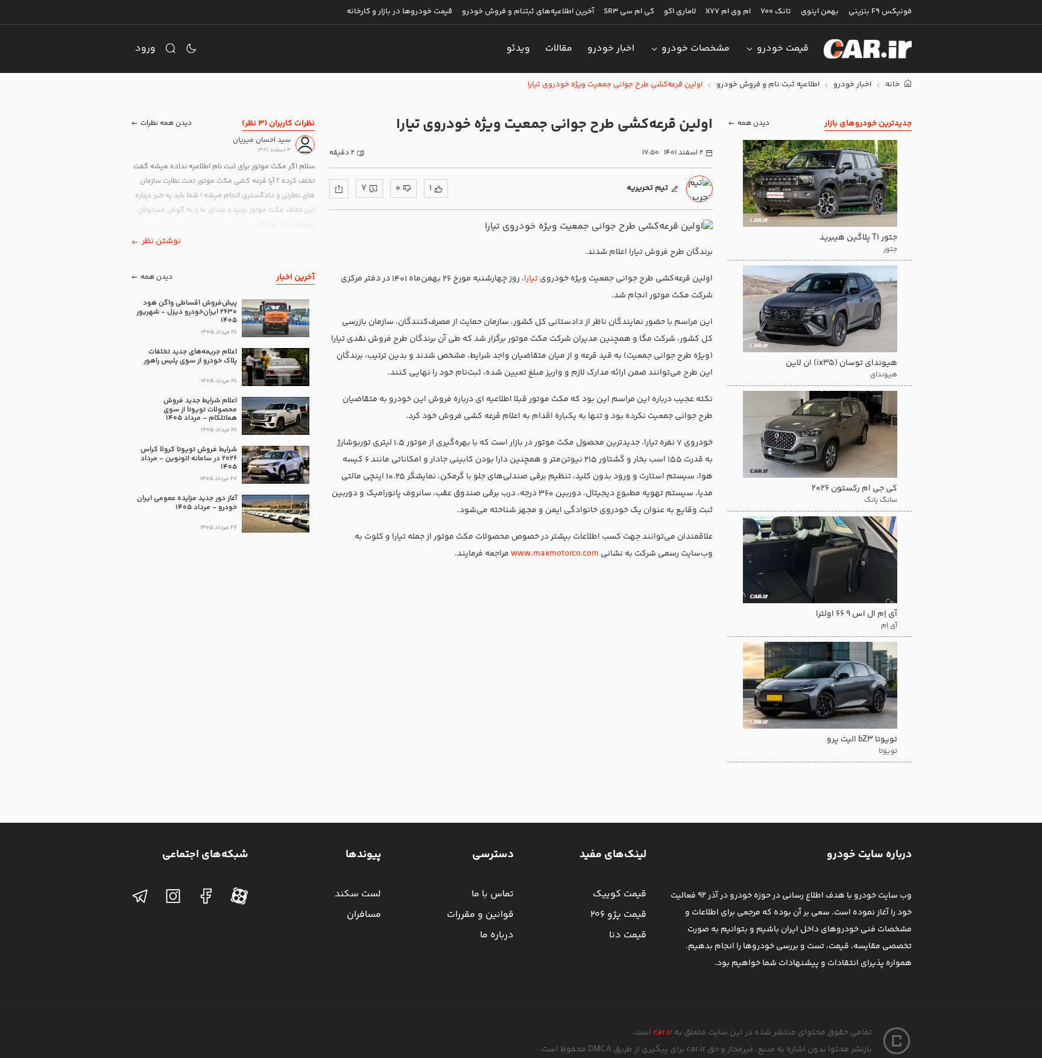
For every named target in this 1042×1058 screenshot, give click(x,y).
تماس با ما (493, 894)
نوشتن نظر (161, 241)
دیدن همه (753, 123)
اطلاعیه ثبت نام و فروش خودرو (767, 84)
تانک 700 (775, 11)
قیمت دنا (627, 935)
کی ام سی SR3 (629, 11)
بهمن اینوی (820, 11)
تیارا (531, 278)
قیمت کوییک (619, 894)
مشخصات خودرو (696, 48)
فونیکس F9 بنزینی (880, 11)
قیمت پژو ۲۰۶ (618, 914)
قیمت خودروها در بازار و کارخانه (399, 11)
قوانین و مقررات (480, 914)
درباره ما (497, 935)
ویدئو (518, 48)
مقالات (558, 48)
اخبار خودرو (610, 48)
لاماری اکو (680, 11)
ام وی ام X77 (728, 11)
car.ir (662, 1032)
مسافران (364, 914)
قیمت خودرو (783, 48)
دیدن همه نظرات (166, 123)
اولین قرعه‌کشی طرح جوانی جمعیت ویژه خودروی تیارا (615, 84)
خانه (893, 84)
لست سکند (358, 894)
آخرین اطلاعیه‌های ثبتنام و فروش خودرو (528, 11)
